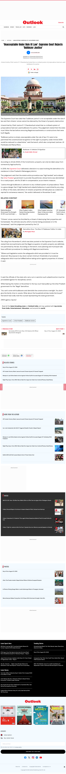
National (9, 40)
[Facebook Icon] (25, 757)
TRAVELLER (18, 27)
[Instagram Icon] (33, 757)
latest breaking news (18, 306)
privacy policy (18, 747)
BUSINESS (6, 27)
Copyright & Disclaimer (35, 766)
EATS (24, 27)
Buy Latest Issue (9, 738)
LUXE (34, 27)
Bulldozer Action (30, 320)
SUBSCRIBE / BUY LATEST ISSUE (33, 751)
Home (2, 40)
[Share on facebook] (28, 69)
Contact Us (24, 766)
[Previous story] (1, 387)
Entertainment (15, 308)
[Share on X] (31, 69)
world (43, 308)
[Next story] (65, 387)
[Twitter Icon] (29, 757)
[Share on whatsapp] (37, 69)
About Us (18, 766)
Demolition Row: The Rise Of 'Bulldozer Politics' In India (42, 229)
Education (25, 308)
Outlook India (33, 306)
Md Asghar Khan (30, 231)
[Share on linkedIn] (34, 69)
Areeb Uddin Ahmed (31, 152)
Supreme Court (15, 169)
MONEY (12, 27)
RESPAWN (29, 27)
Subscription (8, 735)
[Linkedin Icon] (37, 757)
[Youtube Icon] (40, 757)
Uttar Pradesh (8, 178)
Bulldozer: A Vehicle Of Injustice (34, 150)
